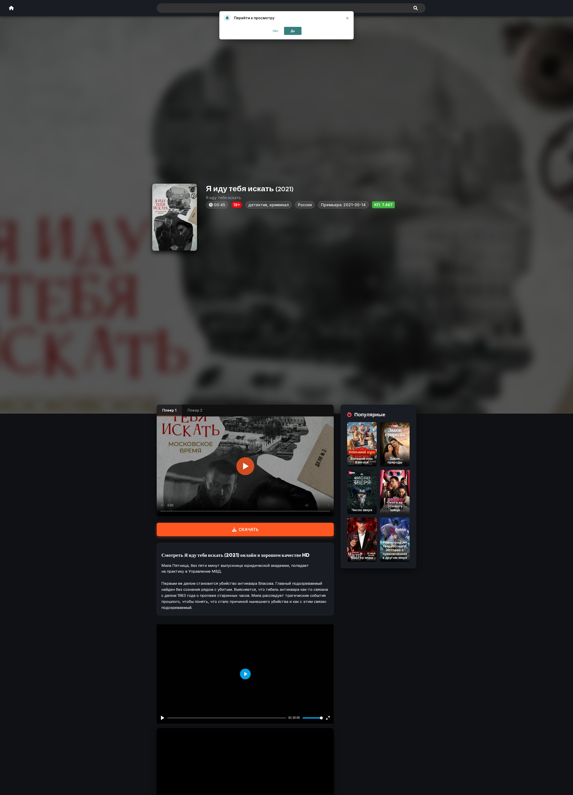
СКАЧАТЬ (249, 529)
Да (293, 31)
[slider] (313, 718)
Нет (275, 31)
